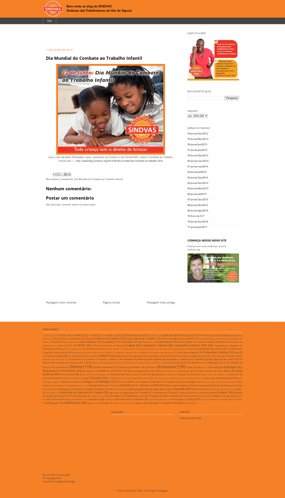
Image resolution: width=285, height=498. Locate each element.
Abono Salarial (60, 338)
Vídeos (216, 396)
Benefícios (223, 341)
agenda (229, 395)
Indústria (58, 378)
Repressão (153, 389)
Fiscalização (183, 370)
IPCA (146, 374)
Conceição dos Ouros (210, 348)
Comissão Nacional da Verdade (153, 349)
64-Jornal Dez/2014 (197, 183)
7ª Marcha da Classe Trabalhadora (216, 335)
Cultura (60, 356)
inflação (191, 399)
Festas (158, 370)
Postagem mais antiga (161, 302)
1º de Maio (93, 335)
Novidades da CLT (76, 385)
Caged (131, 345)
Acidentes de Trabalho (107, 338)
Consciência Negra (187, 352)
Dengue (135, 355)
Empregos (230, 367)
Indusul (46, 378)
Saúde (98, 392)
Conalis (191, 348)
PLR (155, 385)
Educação (214, 367)
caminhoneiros (77, 399)
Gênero (82, 374)
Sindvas (223, 392)
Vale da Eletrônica (191, 395)
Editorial (201, 367)
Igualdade (157, 374)
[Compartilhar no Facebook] (66, 174)
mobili (239, 399)
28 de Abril (168, 335)
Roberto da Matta (201, 389)
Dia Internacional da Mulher (221, 355)
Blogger (163, 490)
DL (69, 355)
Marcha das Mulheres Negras (218, 378)
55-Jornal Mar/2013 (197, 139)
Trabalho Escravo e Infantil (163, 396)
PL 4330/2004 (142, 385)
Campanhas (66, 179)
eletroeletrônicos (123, 399)
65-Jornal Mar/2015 (197, 188)
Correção (47, 355)
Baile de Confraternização (201, 341)
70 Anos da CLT (195, 216)
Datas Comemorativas (85, 355)
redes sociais (119, 403)
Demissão (120, 356)
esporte (140, 399)
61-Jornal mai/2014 (197, 166)
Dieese (63, 367)
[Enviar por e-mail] (55, 174)
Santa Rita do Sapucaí (73, 392)
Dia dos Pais (49, 367)
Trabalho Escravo (134, 396)
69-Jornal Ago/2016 (197, 210)
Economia (167, 366)
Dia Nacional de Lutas (221, 359)
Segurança (114, 392)
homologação (177, 399)
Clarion (116, 349)
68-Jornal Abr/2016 (197, 205)
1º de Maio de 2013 (111, 335)
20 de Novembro (134, 335)
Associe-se (147, 342)
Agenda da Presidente (184, 338)
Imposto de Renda (187, 374)
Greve (71, 374)
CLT (70, 345)
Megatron (90, 381)
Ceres (97, 348)
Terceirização (112, 396)
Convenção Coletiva (215, 352)
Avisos (180, 341)
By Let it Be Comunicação (56, 474)
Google (71, 481)
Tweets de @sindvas (191, 418)
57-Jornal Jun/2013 (197, 150)
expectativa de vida (157, 399)
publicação (104, 402)
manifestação (226, 399)
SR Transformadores (222, 389)
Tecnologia (81, 395)
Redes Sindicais (95, 389)
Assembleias (109, 341)
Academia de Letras (81, 338)
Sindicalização (207, 392)
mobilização (52, 403)
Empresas (49, 371)
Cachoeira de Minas (112, 345)
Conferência (233, 348)
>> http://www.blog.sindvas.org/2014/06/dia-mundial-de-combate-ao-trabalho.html (117, 161)
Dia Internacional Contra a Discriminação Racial (179, 355)
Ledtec (117, 378)
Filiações (169, 371)
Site (49, 20)
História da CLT (132, 374)
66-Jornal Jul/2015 (196, 194)
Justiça (97, 378)
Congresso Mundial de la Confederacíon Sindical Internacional (144, 352)
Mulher (183, 381)
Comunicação (177, 349)
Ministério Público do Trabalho (133, 381)
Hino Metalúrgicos (98, 374)
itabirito (213, 399)
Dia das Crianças (171, 362)
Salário (238, 389)
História (115, 374)
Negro (194, 381)
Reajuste (65, 389)
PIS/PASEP (125, 385)
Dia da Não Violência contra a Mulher (142, 362)
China (106, 349)
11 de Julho (48, 335)
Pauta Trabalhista (201, 385)
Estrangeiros (89, 370)
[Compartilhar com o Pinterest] (69, 174)
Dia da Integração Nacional (108, 362)
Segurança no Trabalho (136, 392)
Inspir (86, 378)
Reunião (179, 389)
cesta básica (94, 399)
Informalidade (72, 378)
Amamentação (205, 338)
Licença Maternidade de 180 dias (139, 378)
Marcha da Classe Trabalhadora (185, 378)
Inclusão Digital (217, 374)
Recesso (80, 389)
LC (109, 378)
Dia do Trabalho (231, 362)
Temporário (95, 396)
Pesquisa (228, 385)
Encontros (68, 371)
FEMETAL (104, 371)
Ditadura (150, 367)
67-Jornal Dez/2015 (197, 199)
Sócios (61, 396)
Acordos (165, 338)
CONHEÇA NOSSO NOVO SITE (206, 240)
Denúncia (147, 355)
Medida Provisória (71, 381)
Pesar (216, 385)
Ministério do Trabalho (164, 381)
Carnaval (86, 348)
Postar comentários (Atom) (115, 311)
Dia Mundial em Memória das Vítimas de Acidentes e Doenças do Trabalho (162, 359)
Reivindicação (136, 389)
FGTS (118, 371)
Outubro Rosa (108, 385)
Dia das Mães (190, 362)
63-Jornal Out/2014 (197, 177)
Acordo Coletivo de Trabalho (139, 338)
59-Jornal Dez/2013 (197, 155)
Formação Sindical (203, 370)
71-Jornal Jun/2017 (197, 227)
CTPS (94, 345)
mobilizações (72, 403)
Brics (61, 345)
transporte (189, 403)
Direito (76, 366)
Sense (193, 392)
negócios (91, 403)
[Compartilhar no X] (62, 174)
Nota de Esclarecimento (222, 382)
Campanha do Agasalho (226, 345)
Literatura (162, 378)
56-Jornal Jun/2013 (197, 144)
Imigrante (170, 374)
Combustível (129, 349)
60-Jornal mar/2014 (197, 161)
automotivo (60, 399)
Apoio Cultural (69, 342)
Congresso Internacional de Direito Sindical (92, 352)
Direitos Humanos (103, 367)
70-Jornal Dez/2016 (197, 221)
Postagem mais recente (61, 302)
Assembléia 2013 (130, 341)
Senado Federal (179, 392)
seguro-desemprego (146, 403)
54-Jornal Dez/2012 (197, 133)
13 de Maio (62, 335)
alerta (239, 396)
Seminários (160, 392)
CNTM (81, 345)
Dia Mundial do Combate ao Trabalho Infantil (98, 179)
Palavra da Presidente (176, 385)
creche (108, 399)
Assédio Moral (164, 341)
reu (130, 403)
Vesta (207, 395)
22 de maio (153, 335)
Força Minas (224, 371)
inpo (203, 399)
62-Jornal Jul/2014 (196, 172)
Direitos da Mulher (129, 367)
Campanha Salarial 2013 (190, 345)
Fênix (62, 374)
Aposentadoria (88, 341)
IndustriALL (233, 374)
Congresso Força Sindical (55, 352)
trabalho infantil (171, 403)
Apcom (55, 341)
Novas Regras (58, 385)
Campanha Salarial (154, 345)
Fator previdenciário (139, 371)
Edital (190, 367)
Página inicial (111, 302)
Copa (236, 352)
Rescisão (166, 389)
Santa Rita (50, 393)
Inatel (203, 374)
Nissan (204, 382)
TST (70, 395)
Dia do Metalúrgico (209, 362)
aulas (48, 399)
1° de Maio (77, 335)
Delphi (104, 356)
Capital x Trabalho (70, 349)
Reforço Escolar (117, 389)
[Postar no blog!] (58, 174)
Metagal (105, 381)
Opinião (93, 385)
